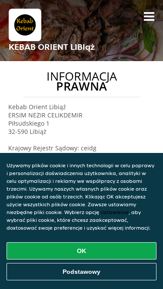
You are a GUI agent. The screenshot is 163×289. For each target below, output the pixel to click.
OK (81, 250)
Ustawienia (114, 212)
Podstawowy (81, 271)
